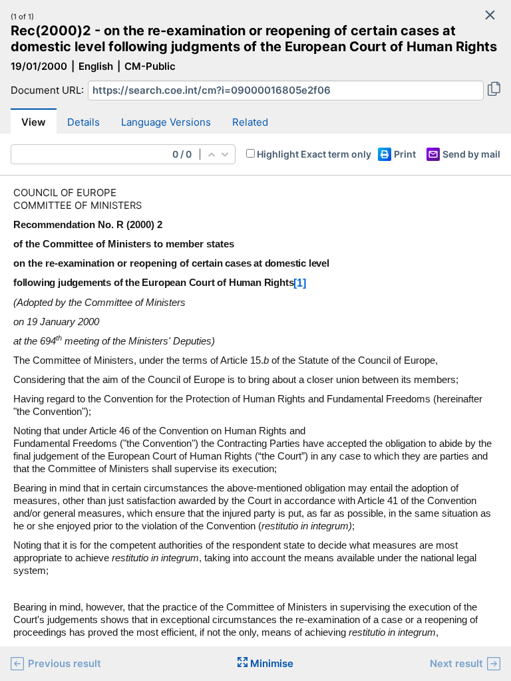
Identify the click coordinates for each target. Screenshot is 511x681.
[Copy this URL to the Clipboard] (494, 90)
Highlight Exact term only (314, 154)
